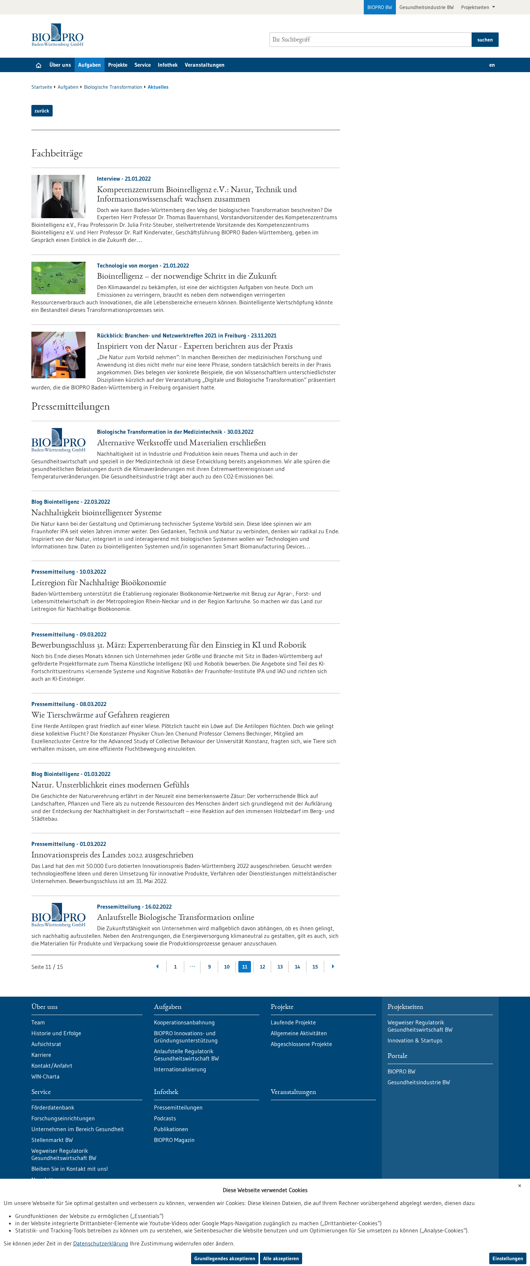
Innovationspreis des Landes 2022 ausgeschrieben (112, 855)
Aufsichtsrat (46, 1043)
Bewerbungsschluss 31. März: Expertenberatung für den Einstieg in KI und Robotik (168, 645)
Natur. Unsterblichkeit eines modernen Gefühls (110, 785)
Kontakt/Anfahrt (51, 1065)
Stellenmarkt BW (52, 1139)
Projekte (117, 64)
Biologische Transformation (113, 87)
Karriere (41, 1054)
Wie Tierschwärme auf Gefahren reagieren (100, 715)
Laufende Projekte (293, 1022)
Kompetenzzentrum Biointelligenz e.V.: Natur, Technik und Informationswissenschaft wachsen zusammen (197, 195)
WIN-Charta (45, 1076)
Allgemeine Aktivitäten (299, 1033)
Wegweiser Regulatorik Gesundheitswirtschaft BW (63, 1154)
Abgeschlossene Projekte (301, 1043)
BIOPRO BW (379, 7)
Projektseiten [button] (476, 7)
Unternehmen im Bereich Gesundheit (77, 1129)
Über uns (60, 64)
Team (38, 1022)
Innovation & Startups (415, 1040)
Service (142, 64)
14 (297, 966)
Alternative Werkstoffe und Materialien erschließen (181, 443)
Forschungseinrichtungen (63, 1118)
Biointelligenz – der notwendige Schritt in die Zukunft (187, 277)
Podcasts (165, 1118)
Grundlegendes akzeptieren (224, 1258)
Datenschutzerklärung (100, 1243)
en (492, 64)
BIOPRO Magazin (174, 1139)
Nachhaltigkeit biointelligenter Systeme (96, 513)
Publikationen (171, 1129)
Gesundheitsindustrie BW (426, 7)
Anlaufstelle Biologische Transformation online (175, 918)
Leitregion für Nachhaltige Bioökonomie (98, 583)
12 (262, 966)
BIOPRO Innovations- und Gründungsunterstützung (186, 1036)
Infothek (168, 64)
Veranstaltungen (205, 64)
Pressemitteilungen (178, 1107)
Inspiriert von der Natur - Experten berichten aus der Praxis (195, 347)
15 (315, 966)
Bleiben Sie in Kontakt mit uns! (69, 1168)
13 (280, 966)
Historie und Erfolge (56, 1033)
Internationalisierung (180, 1069)
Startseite (41, 87)
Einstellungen (508, 1258)
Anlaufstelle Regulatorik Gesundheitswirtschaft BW (186, 1054)
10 (227, 966)
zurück (42, 110)
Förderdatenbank (52, 1107)
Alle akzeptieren (281, 1258)
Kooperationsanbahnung (184, 1022)
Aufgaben (89, 64)
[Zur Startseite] (59, 35)
